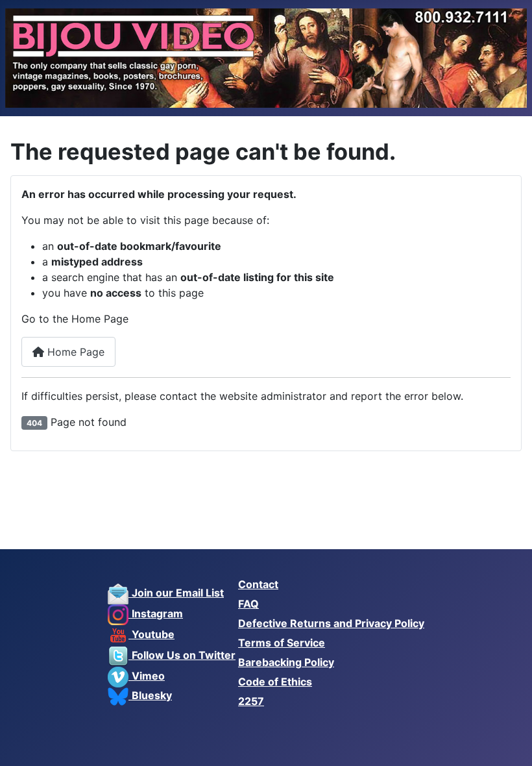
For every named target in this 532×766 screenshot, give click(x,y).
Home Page (74, 351)
